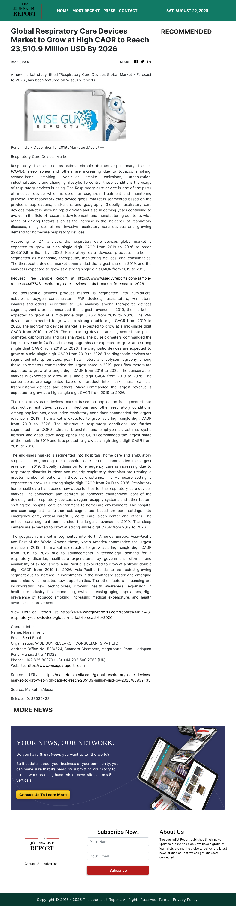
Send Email (32, 637)
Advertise (50, 863)
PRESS (109, 10)
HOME (63, 10)
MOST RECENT (86, 10)
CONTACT (128, 10)
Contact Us (32, 863)
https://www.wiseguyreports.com (56, 665)
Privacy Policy (185, 899)
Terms (164, 899)
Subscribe (118, 870)
